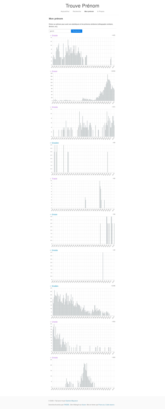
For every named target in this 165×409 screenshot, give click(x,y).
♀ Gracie (54, 35)
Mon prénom (89, 11)
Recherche (77, 11)
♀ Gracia (54, 107)
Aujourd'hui (65, 11)
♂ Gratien (54, 286)
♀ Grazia (54, 358)
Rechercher (77, 31)
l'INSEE (66, 405)
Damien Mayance (72, 401)
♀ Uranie (53, 322)
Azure (84, 405)
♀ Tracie (53, 179)
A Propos (100, 11)
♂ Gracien (54, 143)
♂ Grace (53, 214)
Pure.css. (102, 405)
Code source (109, 405)
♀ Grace (53, 71)
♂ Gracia (54, 250)
